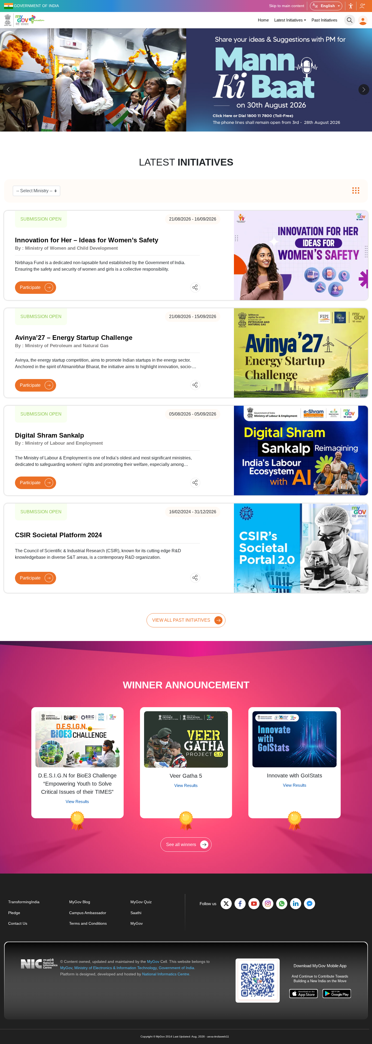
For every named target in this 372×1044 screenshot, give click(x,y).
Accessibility (350, 6)
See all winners (181, 844)
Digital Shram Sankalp (49, 435)
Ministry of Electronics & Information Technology (115, 968)
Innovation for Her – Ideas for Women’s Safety (86, 240)
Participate (30, 287)
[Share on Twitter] (190, 287)
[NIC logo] (39, 967)
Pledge (14, 913)
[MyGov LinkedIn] (295, 903)
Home (263, 20)
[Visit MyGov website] (258, 980)
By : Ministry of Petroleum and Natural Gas (61, 345)
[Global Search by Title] (349, 20)
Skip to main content (286, 6)
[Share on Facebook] (180, 287)
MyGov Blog (79, 902)
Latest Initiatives (288, 20)
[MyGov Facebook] (240, 903)
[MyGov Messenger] (309, 903)
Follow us (362, 6)
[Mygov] (16, 20)
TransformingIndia (23, 902)
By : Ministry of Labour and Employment (59, 443)
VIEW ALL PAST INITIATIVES (181, 620)
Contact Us (17, 923)
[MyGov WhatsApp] (281, 903)
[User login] (363, 20)
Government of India (176, 968)
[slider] (186, 90)
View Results (77, 801)
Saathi (135, 913)
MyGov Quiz (141, 902)
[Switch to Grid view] (355, 190)
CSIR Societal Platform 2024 (58, 535)
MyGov (136, 923)
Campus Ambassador (87, 913)
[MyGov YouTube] (254, 903)
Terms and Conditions (88, 923)
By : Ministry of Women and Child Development (66, 248)
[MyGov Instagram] (267, 903)
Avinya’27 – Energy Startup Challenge (73, 337)
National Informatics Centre (165, 974)
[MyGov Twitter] (226, 903)
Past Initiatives (324, 20)
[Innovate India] (37, 19)
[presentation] (8, 89)
